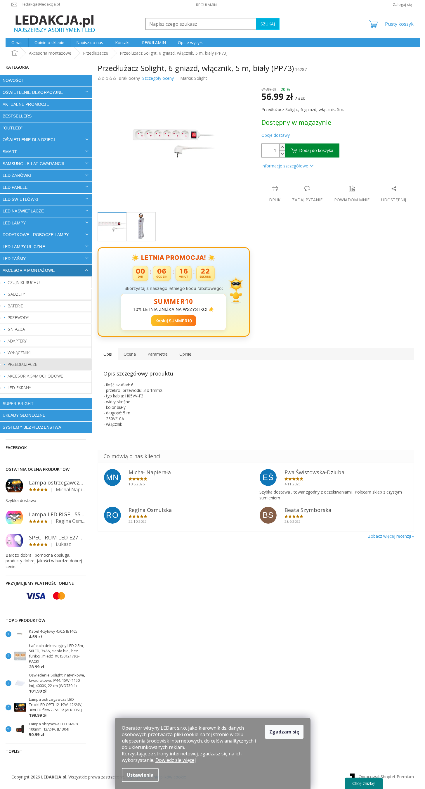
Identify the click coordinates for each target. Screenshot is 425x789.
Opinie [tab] (185, 354)
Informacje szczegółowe (284, 166)
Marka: (193, 78)
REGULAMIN (206, 4)
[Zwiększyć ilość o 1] (282, 147)
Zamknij (302, 182)
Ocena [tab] (130, 354)
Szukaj (268, 24)
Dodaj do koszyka (316, 150)
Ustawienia (140, 775)
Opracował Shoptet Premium (386, 776)
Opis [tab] (107, 354)
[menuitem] (17, 42)
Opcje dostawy (275, 135)
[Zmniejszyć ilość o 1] (282, 153)
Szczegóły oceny (158, 78)
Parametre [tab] (158, 354)
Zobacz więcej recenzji (389, 536)
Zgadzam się (284, 732)
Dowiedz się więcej (175, 760)
